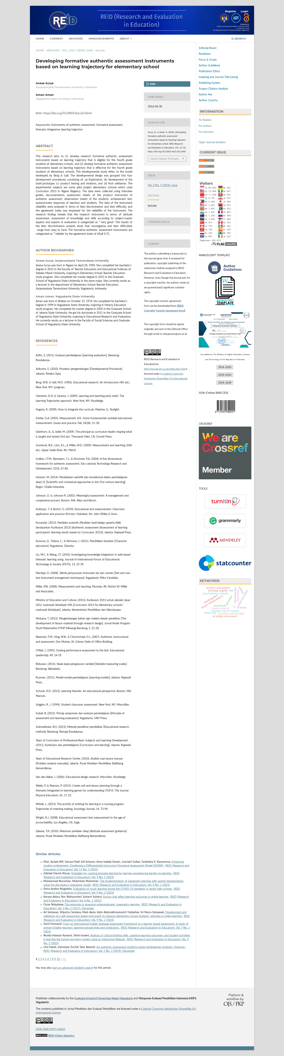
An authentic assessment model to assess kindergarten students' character (141, 947)
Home (40, 38)
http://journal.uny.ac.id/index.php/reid (164, 369)
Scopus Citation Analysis (213, 88)
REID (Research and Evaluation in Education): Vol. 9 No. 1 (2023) (131, 885)
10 (58, 959)
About (125, 38)
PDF (152, 84)
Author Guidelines (209, 65)
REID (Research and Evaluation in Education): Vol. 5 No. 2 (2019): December (89, 951)
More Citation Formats (165, 158)
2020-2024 (224, 374)
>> (64, 959)
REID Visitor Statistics (61, 1036)
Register (230, 11)
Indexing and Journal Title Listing (218, 77)
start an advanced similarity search (72, 968)
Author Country (208, 100)
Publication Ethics (209, 71)
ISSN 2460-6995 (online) (50, 1029)
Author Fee (205, 94)
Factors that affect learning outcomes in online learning (136, 897)
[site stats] (41, 1036)
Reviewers (205, 54)
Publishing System (209, 83)
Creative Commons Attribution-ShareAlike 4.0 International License (165, 379)
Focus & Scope (208, 59)
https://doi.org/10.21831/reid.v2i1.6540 (67, 113)
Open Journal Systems (212, 142)
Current (56, 38)
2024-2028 (224, 382)
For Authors (205, 126)
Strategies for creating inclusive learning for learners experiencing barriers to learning (121, 873)
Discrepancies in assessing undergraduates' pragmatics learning (102, 904)
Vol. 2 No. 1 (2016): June (77, 50)
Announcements (101, 38)
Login (244, 11)
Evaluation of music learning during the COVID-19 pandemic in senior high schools (123, 889)
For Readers (205, 120)
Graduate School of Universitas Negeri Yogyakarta (103, 998)
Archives (76, 38)
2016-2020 (224, 367)
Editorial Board (207, 48)
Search (240, 38)
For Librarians (206, 132)
